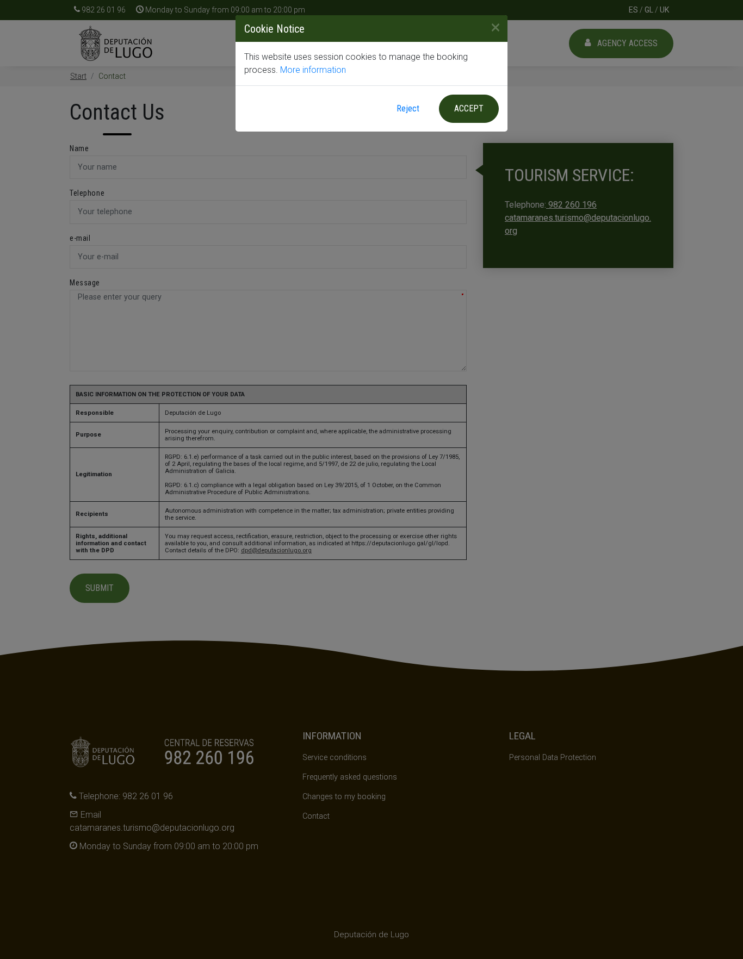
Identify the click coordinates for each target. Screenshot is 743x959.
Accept (469, 108)
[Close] (491, 27)
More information (313, 70)
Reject (408, 108)
